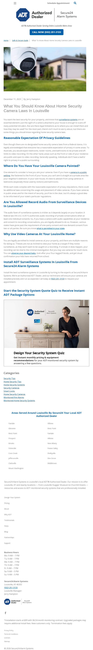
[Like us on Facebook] (5, 613)
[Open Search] (75, 3)
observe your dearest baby (23, 253)
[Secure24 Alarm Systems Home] (46, 15)
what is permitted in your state (51, 228)
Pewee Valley (52, 448)
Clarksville (12, 463)
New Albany (52, 443)
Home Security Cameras (14, 394)
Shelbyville (51, 453)
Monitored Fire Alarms (14, 397)
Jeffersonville (13, 458)
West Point (51, 428)
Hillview (50, 423)
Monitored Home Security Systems (19, 400)
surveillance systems (68, 119)
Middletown (52, 463)
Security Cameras (11, 388)
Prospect (12, 438)
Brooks (11, 443)
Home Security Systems (14, 384)
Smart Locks (9, 391)
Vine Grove (51, 458)
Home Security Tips (12, 381)
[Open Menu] (15, 3)
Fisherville (12, 448)
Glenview (12, 428)
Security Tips (9, 378)
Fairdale (11, 423)
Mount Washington (15, 468)
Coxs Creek (12, 453)
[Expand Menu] (26, 22)
